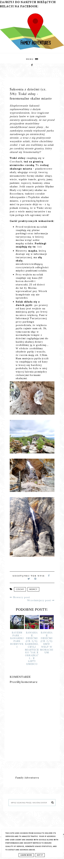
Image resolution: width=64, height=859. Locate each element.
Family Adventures (27, 777)
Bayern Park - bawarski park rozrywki (17, 639)
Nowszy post (21, 597)
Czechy (20, 589)
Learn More (26, 855)
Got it (40, 855)
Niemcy (33, 589)
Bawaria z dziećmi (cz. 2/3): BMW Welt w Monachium (46, 642)
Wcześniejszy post (39, 600)
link (39, 246)
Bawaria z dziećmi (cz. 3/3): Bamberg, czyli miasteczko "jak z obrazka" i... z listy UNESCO (32, 648)
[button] (32, 58)
